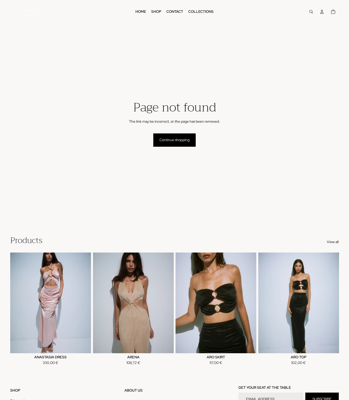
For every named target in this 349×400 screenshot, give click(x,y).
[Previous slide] (18, 302)
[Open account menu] (322, 11)
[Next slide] (83, 302)
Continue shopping (174, 140)
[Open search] (311, 11)
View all (333, 241)
